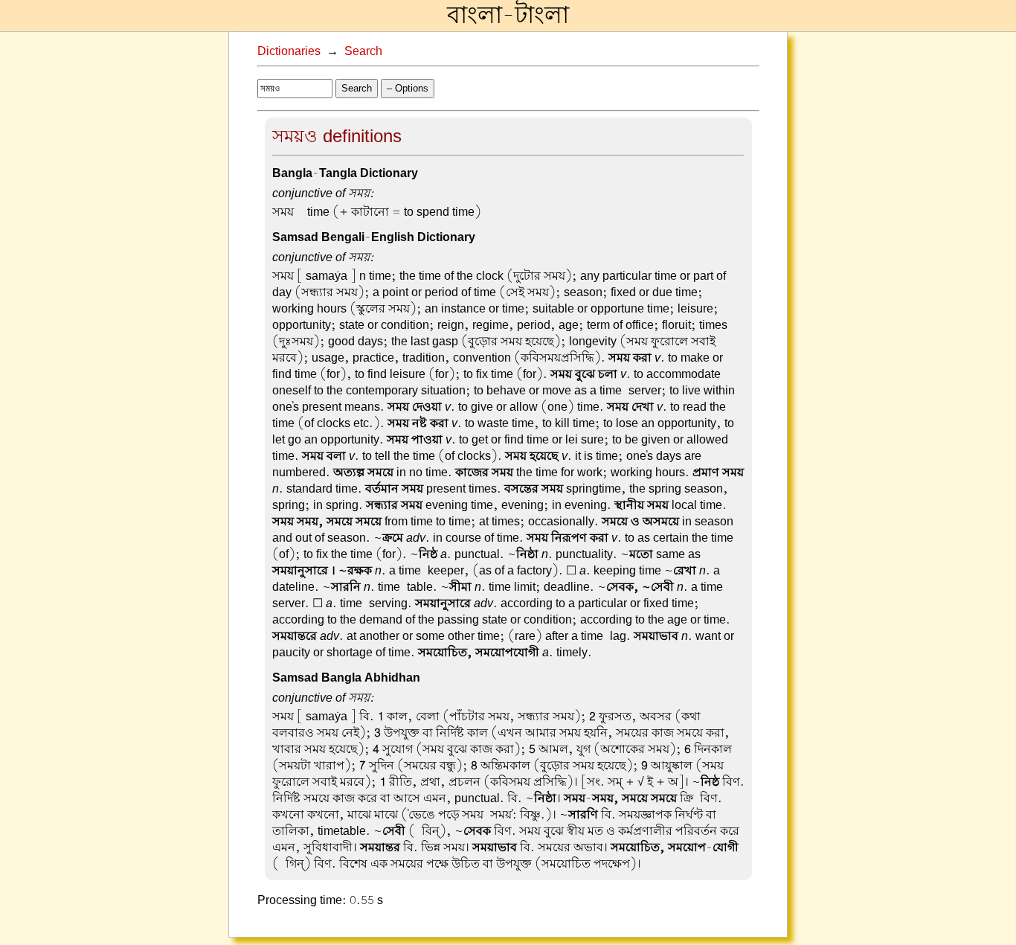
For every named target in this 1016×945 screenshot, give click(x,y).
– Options (407, 88)
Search (363, 51)
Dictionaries (289, 51)
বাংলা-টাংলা (508, 15)
